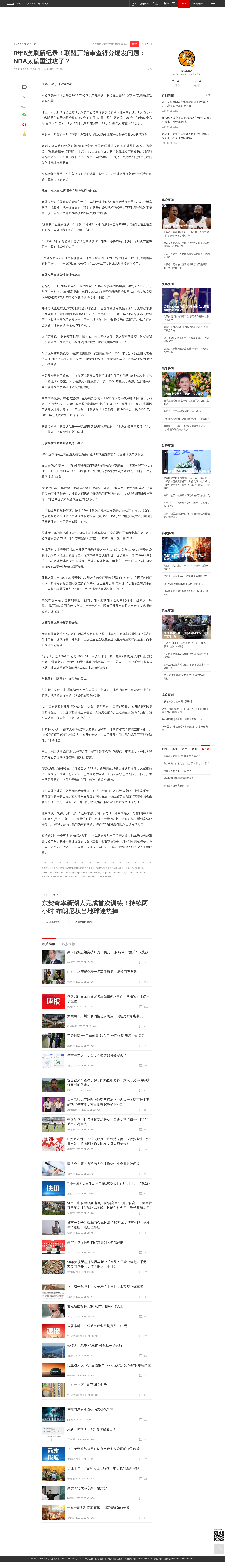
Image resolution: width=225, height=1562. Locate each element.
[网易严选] (156, 3)
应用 (19, 3)
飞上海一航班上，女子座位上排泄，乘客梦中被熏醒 (105, 1286)
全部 (208, 95)
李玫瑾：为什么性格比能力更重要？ (182, 756)
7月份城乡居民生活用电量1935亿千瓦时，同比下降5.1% (108, 1183)
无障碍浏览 (31, 3)
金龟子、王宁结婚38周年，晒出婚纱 (182, 411)
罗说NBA (48, 69)
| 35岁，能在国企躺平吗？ (178, 701)
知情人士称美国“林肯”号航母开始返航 (94, 1345)
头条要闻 (168, 284)
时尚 (165, 749)
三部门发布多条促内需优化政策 (90, 1409)
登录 (184, 3)
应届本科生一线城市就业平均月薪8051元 (97, 1326)
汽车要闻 (168, 610)
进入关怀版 (43, 3)
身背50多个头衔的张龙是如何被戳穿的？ (97, 1242)
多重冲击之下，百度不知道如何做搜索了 (97, 1055)
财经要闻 (168, 445)
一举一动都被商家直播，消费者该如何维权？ (100, 1508)
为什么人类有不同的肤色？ (177, 770)
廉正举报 (158, 1559)
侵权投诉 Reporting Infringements (179, 1559)
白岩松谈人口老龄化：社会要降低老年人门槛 (187, 763)
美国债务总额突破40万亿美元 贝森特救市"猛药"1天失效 (107, 952)
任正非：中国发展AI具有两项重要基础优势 (185, 576)
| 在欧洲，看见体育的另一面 (182, 719)
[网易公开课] (144, 3)
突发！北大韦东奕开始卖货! (87, 1488)
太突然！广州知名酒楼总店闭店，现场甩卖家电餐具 (105, 1016)
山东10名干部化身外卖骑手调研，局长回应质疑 (102, 972)
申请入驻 (146, 44)
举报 (149, 69)
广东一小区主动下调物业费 (87, 1385)
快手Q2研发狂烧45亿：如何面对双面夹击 (185, 583)
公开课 (206, 749)
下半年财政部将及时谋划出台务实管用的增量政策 (103, 1449)
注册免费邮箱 (197, 3)
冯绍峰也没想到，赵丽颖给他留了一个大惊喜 (187, 418)
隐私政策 (118, 1559)
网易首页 (10, 3)
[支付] (166, 3)
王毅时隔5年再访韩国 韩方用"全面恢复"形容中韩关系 (106, 1036)
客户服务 (109, 1559)
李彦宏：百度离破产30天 (176, 785)
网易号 (27, 44)
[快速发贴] (24, 87)
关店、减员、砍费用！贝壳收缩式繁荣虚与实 (187, 495)
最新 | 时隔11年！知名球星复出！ (91, 1429)
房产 (184, 749)
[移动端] (133, 3)
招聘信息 (99, 1559)
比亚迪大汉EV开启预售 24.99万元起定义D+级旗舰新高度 (109, 1365)
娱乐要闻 (168, 368)
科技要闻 (168, 533)
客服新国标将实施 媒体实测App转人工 (95, 1306)
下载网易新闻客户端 (83, 922)
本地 (174, 749)
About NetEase (67, 1559)
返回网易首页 (53, 922)
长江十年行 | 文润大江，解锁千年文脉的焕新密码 (103, 1468)
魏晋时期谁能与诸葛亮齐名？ (179, 778)
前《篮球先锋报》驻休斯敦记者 (186, 74)
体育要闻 (168, 200)
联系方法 (89, 1559)
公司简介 (80, 1559)
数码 (194, 749)
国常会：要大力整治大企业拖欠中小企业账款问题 (103, 1164)
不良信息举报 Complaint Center (138, 1559)
